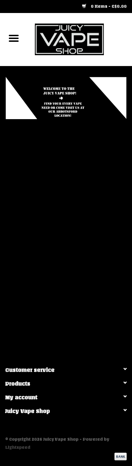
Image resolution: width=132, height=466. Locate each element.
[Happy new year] (66, 98)
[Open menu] (13, 38)
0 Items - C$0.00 (108, 6)
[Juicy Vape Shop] (80, 39)
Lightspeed (17, 447)
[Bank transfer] (119, 456)
